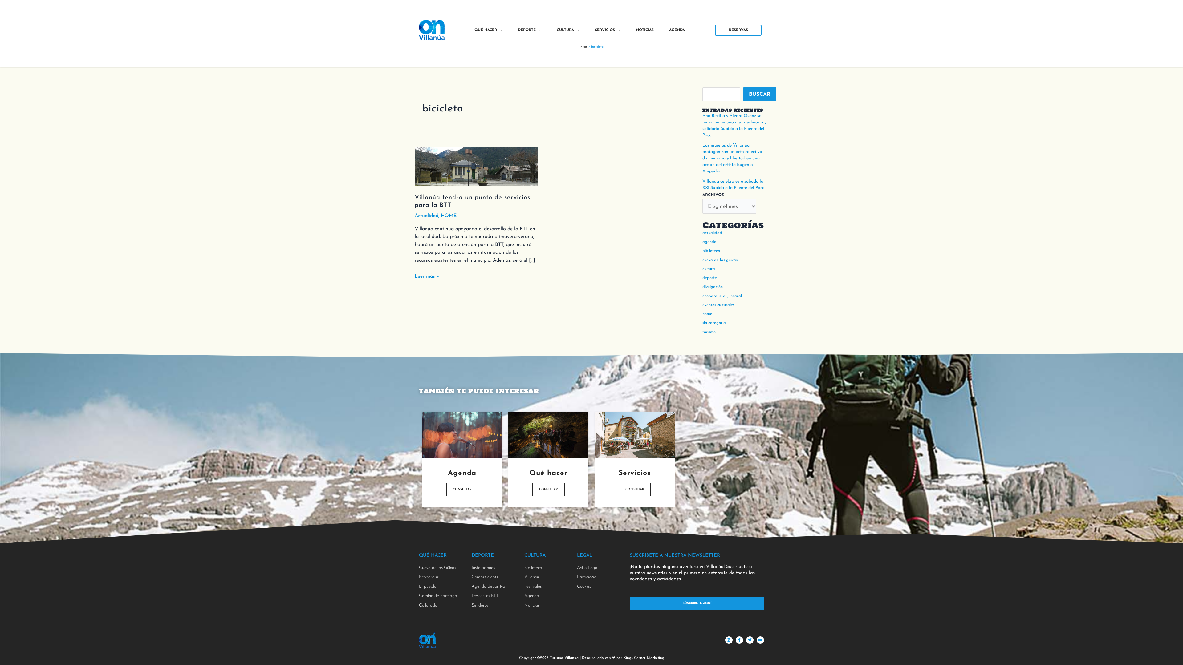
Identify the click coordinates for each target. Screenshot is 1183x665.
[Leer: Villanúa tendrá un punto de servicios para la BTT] (476, 166)
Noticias (645, 30)
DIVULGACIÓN (712, 287)
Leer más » (427, 276)
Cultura (565, 30)
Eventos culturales (718, 305)
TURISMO (709, 332)
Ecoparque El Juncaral (722, 296)
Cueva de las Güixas (720, 260)
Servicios (605, 30)
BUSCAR (759, 94)
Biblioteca (711, 251)
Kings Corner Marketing (644, 658)
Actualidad (426, 215)
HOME (449, 215)
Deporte (527, 30)
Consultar (462, 489)
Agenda (677, 30)
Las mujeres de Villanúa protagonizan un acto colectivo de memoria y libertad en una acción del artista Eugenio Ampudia (732, 158)
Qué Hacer (485, 30)
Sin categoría (714, 323)
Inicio (583, 47)
